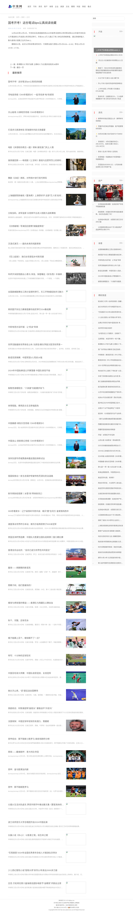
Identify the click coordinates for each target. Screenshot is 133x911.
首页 (29, 7)
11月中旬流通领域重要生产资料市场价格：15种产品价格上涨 (110, 392)
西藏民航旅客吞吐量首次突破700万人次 (110, 424)
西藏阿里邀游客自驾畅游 (106, 429)
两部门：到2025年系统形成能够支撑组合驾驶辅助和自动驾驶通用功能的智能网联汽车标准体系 (109, 70)
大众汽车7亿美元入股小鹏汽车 (108, 78)
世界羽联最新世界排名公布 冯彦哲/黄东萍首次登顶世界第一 (35, 344)
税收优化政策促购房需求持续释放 (109, 552)
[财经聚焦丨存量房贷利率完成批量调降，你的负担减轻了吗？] (108, 193)
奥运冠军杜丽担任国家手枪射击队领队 (110, 488)
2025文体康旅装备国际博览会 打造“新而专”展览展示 (110, 445)
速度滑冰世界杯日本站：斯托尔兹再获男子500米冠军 (32, 524)
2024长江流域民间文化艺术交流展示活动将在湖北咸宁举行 (110, 451)
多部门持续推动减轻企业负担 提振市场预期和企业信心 (110, 376)
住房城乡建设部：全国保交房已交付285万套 (109, 221)
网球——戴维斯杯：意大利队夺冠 (23, 752)
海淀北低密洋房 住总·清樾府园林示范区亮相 (110, 536)
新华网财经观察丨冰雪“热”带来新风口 (25, 493)
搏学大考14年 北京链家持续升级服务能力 (110, 558)
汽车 (35, 7)
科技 (78, 7)
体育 (51, 7)
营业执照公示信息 (74, 907)
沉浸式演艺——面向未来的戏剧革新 (24, 244)
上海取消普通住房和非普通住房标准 (110, 525)
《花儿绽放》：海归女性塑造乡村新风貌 (26, 257)
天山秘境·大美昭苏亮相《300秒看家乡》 (26, 112)
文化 (67, 7)
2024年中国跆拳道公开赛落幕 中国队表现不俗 (29, 370)
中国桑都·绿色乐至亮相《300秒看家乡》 (26, 423)
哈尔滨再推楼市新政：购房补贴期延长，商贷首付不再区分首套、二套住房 (110, 547)
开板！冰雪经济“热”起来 (106, 435)
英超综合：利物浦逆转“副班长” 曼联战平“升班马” (30, 708)
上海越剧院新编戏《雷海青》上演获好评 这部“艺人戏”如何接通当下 (36, 195)
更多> (121, 31)
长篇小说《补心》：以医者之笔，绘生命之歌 (28, 835)
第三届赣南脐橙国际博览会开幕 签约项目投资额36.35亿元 (110, 381)
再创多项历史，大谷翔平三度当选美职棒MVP (110, 483)
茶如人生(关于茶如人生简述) (108, 151)
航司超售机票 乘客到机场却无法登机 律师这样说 (110, 387)
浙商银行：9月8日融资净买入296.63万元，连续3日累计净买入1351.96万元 (107, 144)
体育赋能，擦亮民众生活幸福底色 (23, 406)
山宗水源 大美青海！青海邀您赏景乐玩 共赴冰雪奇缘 (110, 440)
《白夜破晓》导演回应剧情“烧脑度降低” (26, 226)
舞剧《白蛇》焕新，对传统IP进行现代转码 (27, 178)
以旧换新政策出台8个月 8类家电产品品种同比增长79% (109, 228)
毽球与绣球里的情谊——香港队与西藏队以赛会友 (30, 603)
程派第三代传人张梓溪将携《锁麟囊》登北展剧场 (110, 301)
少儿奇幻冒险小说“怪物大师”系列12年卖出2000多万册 (32, 870)
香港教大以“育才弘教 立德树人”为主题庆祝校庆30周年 (38, 64)
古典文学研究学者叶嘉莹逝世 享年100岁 (110, 323)
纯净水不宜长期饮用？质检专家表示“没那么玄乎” (110, 397)
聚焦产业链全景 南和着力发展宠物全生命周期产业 (110, 531)
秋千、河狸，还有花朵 (18, 620)
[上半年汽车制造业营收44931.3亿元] (108, 44)
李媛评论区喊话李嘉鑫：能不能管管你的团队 (109, 127)
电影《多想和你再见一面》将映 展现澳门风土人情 (31, 147)
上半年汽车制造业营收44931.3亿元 (110, 55)
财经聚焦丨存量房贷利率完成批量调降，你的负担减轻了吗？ (109, 213)
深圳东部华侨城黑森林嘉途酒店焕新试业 (26, 458)
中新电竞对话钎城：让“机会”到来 (23, 327)
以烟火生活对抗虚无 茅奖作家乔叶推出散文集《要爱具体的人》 (36, 804)
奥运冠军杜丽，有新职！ (106, 477)
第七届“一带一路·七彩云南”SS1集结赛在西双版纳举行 (110, 467)
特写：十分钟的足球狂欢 (19, 655)
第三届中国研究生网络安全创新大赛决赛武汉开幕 (110, 563)
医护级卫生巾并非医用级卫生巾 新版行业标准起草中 (110, 403)
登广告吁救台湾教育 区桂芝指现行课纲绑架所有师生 (110, 349)
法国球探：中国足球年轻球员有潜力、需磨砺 (28, 721)
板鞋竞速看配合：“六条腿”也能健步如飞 (26, 388)
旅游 (62, 7)
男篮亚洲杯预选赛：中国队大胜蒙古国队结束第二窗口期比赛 (35, 537)
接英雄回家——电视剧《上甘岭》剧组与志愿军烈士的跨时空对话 (36, 160)
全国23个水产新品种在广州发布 (109, 408)
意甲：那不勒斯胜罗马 (18, 787)
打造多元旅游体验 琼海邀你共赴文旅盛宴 (26, 130)
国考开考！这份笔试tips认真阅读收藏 (25, 81)
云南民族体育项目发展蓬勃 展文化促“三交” (110, 493)
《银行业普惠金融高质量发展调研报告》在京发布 (110, 419)
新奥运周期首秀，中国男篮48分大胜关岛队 (110, 472)
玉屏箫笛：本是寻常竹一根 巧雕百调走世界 (110, 339)
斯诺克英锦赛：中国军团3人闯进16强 (25, 357)
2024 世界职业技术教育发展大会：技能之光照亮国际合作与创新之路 (110, 365)
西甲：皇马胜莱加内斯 (18, 769)
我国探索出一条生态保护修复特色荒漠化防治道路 (30, 476)
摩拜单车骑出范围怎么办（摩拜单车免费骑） (109, 120)
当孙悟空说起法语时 (105, 328)
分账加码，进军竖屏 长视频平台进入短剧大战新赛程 (32, 213)
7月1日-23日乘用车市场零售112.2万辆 (109, 62)
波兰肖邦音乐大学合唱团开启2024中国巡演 (28, 822)
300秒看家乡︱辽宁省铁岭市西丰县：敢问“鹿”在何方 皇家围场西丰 (38, 511)
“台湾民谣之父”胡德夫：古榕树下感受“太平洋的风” (110, 333)
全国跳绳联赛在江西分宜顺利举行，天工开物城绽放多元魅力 (35, 292)
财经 (84, 7)
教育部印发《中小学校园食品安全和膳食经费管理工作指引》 (110, 360)
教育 (73, 7)
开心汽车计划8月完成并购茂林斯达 (110, 83)
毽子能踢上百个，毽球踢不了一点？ (24, 638)
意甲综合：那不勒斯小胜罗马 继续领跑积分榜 (29, 739)
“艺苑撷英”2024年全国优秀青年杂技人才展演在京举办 (32, 853)
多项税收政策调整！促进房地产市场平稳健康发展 (109, 205)
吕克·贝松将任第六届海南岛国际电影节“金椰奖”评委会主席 (34, 883)
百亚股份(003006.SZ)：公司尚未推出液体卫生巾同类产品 (109, 166)
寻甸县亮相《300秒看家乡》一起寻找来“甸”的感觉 (31, 94)
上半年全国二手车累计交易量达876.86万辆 (108, 90)
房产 (46, 7)
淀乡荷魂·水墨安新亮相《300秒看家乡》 (110, 456)
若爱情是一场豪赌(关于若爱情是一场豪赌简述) (109, 158)
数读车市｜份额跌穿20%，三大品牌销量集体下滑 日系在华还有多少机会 (109, 98)
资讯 (40, 7)
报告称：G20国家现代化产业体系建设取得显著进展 (110, 413)
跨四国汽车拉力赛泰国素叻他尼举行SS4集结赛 (29, 309)
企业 (56, 7)
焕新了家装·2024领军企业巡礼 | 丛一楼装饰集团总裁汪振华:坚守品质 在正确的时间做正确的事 (110, 520)
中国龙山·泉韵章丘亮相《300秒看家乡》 (26, 441)
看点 (89, 7)
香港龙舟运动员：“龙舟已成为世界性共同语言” (29, 550)
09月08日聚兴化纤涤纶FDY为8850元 (109, 135)
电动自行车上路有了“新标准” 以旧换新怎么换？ (110, 371)
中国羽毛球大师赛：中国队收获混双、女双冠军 (29, 673)
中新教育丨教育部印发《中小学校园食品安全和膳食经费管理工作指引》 (110, 355)
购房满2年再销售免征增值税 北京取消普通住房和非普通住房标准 (110, 541)
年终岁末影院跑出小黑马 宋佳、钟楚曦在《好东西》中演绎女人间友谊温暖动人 (36, 274)
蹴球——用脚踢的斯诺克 (19, 568)
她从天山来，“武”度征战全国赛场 (23, 691)
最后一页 (20, 67)
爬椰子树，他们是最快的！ (20, 585)
